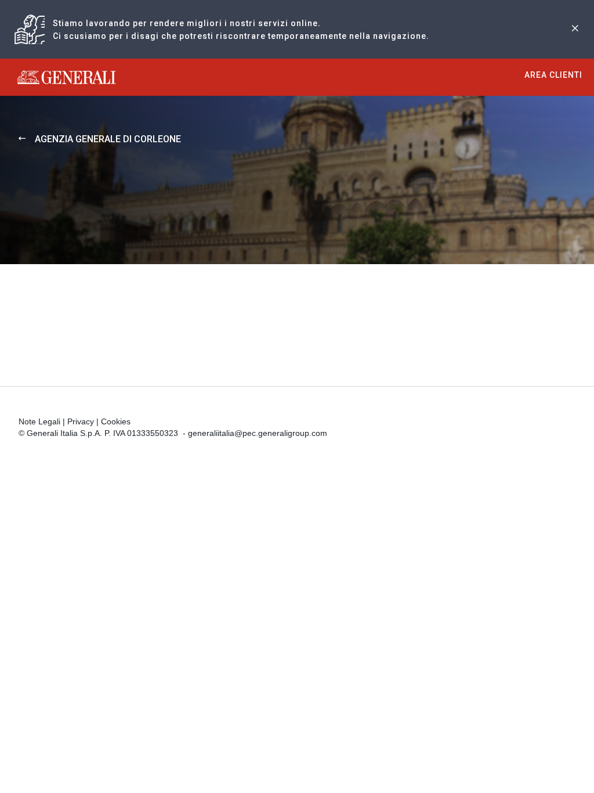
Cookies (116, 421)
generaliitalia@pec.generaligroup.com (257, 433)
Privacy (80, 421)
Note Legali (39, 421)
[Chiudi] (574, 29)
